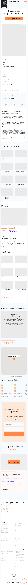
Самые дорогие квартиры (19, 552)
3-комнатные (4, 528)
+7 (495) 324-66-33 (8, 98)
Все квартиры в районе (8, 343)
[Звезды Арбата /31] (14, 363)
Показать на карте (14, 70)
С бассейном (4, 540)
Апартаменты (18, 542)
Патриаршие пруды (20, 523)
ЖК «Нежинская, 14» (11, 481)
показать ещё (8, 297)
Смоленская (11, 230)
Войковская (4, 558)
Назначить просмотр (14, 434)
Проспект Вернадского (7, 551)
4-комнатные (4, 530)
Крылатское (18, 529)
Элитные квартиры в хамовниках (20, 561)
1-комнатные (4, 524)
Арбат (4, 62)
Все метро (3, 560)
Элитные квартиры (19, 570)
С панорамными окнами (7, 544)
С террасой (4, 538)
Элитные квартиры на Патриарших (20, 564)
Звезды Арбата (7, 60)
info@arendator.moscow (7, 508)
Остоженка (18, 525)
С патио (3, 542)
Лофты (16, 540)
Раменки (3, 557)
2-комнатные (4, 526)
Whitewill (14, 579)
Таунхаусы (17, 544)
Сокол (2, 555)
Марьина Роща (4, 553)
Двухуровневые (5, 532)
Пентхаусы (17, 538)
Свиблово (17, 530)
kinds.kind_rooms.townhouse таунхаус (11, 475)
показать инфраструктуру (16, 376)
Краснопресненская (13, 231)
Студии (17, 545)
